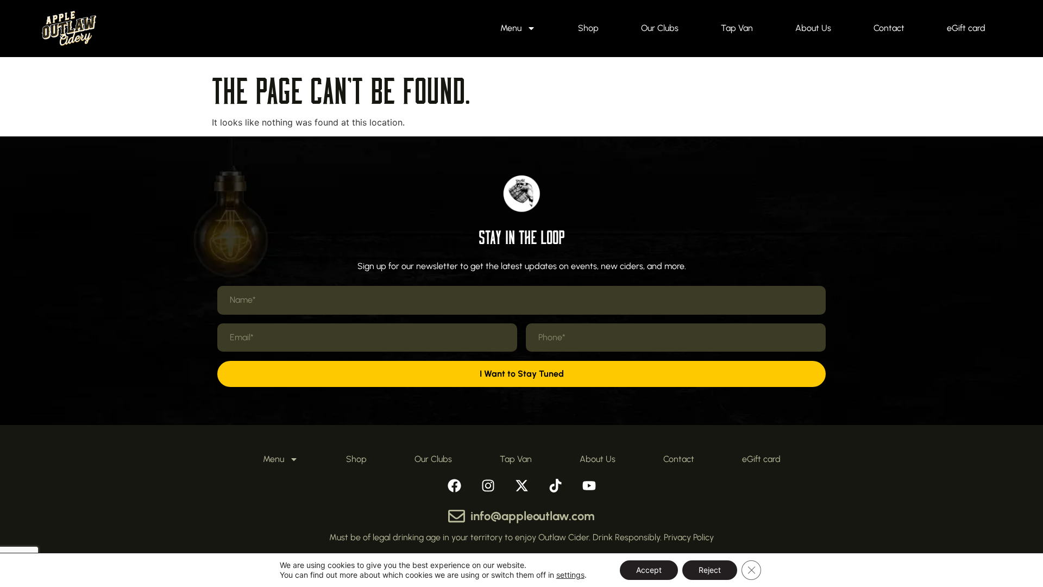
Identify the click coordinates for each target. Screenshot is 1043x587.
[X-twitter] (521, 485)
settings (570, 574)
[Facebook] (454, 485)
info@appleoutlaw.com (532, 516)
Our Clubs (659, 28)
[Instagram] (487, 485)
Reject (710, 569)
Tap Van (737, 28)
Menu (511, 28)
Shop (588, 28)
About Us (813, 28)
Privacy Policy (689, 537)
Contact (889, 28)
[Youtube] (588, 485)
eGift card (966, 28)
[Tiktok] (555, 485)
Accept (649, 569)
